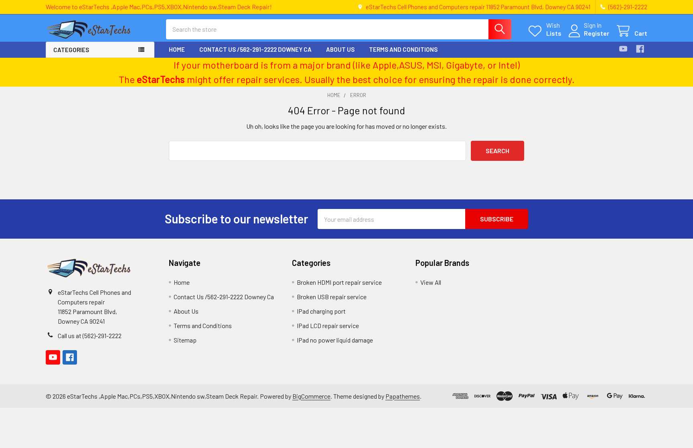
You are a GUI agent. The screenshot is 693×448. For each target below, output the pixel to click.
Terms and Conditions (403, 49)
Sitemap (185, 340)
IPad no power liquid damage (335, 340)
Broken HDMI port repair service (339, 282)
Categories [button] (71, 49)
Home (177, 49)
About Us (340, 49)
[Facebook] (640, 49)
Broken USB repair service (332, 296)
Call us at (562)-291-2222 (90, 335)
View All (430, 282)
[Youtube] (623, 49)
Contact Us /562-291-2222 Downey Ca (255, 49)
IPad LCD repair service (328, 325)
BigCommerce (311, 396)
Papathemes (402, 396)
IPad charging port (321, 311)
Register (596, 33)
